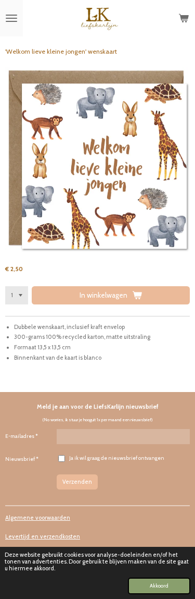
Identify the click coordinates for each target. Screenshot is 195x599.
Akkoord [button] (159, 585)
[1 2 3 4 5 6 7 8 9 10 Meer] (16, 295)
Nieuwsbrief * (21, 459)
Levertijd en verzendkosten (42, 536)
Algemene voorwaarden (37, 517)
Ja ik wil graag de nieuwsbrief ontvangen (116, 458)
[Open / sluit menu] (11, 18)
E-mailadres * (21, 436)
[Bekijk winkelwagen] (183, 18)
